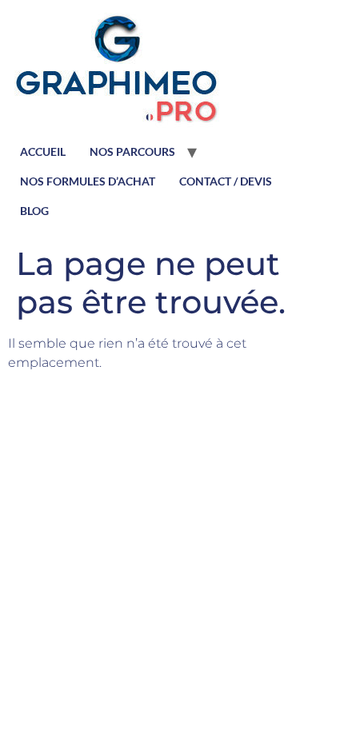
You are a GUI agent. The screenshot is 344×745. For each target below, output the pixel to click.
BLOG (34, 210)
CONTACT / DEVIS (225, 181)
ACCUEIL (43, 151)
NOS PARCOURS (132, 151)
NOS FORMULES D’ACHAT (87, 181)
